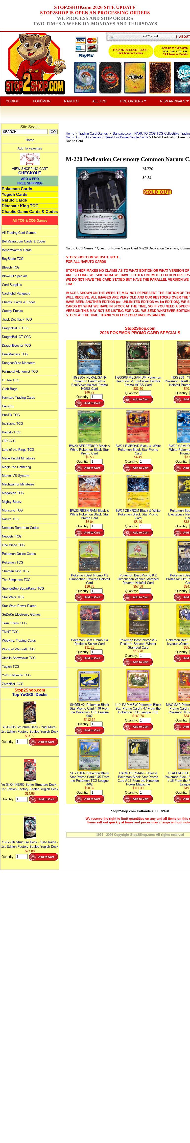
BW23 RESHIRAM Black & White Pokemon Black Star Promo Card (89, 514)
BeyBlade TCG (13, 259)
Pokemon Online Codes (19, 554)
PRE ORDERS (132, 101)
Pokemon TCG (12, 562)
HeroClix (8, 406)
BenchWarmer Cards (17, 250)
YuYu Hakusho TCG (16, 675)
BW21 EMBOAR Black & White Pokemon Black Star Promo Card (138, 449)
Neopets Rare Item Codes (20, 528)
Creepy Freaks (12, 311)
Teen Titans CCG (14, 623)
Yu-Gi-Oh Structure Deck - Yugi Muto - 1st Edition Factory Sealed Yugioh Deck (29, 729)
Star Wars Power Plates (19, 606)
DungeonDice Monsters (18, 363)
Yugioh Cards (14, 194)
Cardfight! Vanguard (16, 293)
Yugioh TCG (10, 666)
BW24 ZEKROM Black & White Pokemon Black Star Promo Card (138, 514)
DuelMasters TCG (15, 354)
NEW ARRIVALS (173, 101)
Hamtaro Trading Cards (18, 397)
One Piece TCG (13, 545)
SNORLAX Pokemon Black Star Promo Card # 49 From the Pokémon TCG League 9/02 (89, 710)
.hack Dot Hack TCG (17, 319)
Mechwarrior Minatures (18, 484)
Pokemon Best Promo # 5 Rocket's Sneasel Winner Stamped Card (138, 643)
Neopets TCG (12, 536)
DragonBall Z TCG (15, 328)
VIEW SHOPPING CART (30, 169)
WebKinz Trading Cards (19, 640)
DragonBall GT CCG (16, 337)
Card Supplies (12, 285)
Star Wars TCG (13, 597)
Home (30, 140)
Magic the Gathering (16, 467)
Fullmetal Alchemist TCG (20, 371)
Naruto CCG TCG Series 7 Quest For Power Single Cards (107, 137)
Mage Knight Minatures (18, 458)
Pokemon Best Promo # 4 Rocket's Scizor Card (89, 642)
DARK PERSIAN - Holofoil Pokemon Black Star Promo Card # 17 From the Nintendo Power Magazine (138, 778)
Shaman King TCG (15, 571)
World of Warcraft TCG (18, 649)
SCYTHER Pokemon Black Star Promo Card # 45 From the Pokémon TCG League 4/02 (89, 778)
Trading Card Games (93, 133)
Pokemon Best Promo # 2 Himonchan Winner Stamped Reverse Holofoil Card (138, 579)
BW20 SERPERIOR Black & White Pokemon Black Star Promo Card (89, 449)
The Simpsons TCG (16, 580)
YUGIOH (12, 101)
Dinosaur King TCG (20, 206)
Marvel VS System (15, 476)
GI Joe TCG (10, 380)
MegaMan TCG (13, 493)
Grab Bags (9, 389)
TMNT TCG (10, 632)
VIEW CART (150, 35)
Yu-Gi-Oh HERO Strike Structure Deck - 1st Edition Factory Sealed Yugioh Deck (29, 787)
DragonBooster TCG (16, 345)
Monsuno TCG (12, 510)
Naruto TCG (10, 519)
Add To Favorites (30, 148)
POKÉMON (41, 101)
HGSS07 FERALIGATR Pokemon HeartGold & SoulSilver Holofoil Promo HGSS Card (89, 383)
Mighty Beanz (12, 502)
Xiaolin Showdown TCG (19, 658)
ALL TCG (99, 101)
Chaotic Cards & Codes (19, 302)
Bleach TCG (11, 267)
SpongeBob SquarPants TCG (23, 588)
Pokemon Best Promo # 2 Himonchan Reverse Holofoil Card (89, 579)
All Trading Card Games (19, 233)
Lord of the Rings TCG (18, 449)
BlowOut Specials (14, 276)
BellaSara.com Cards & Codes (24, 241)
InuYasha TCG (12, 423)
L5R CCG (9, 441)
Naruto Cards (14, 200)
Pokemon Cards (17, 189)
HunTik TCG (11, 415)
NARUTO (71, 101)
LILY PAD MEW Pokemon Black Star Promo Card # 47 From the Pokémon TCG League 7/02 (138, 708)
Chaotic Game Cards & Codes (30, 212)
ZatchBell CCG (13, 684)
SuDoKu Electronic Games (21, 614)
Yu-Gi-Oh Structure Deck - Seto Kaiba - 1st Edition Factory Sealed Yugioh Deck (29, 844)
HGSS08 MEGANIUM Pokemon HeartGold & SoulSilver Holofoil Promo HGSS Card (138, 381)
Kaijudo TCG (11, 432)
